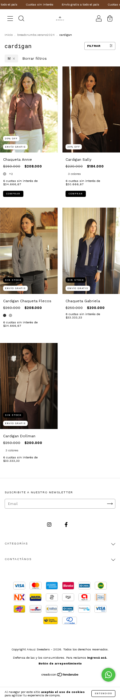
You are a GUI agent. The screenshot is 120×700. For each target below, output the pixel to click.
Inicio (9, 34)
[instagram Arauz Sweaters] (50, 524)
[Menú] (10, 19)
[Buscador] (21, 19)
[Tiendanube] (60, 675)
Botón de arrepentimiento (60, 663)
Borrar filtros (34, 58)
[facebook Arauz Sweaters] (66, 524)
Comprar (13, 193)
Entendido (103, 693)
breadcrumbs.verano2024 (36, 34)
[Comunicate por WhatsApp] (108, 675)
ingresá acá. (97, 657)
